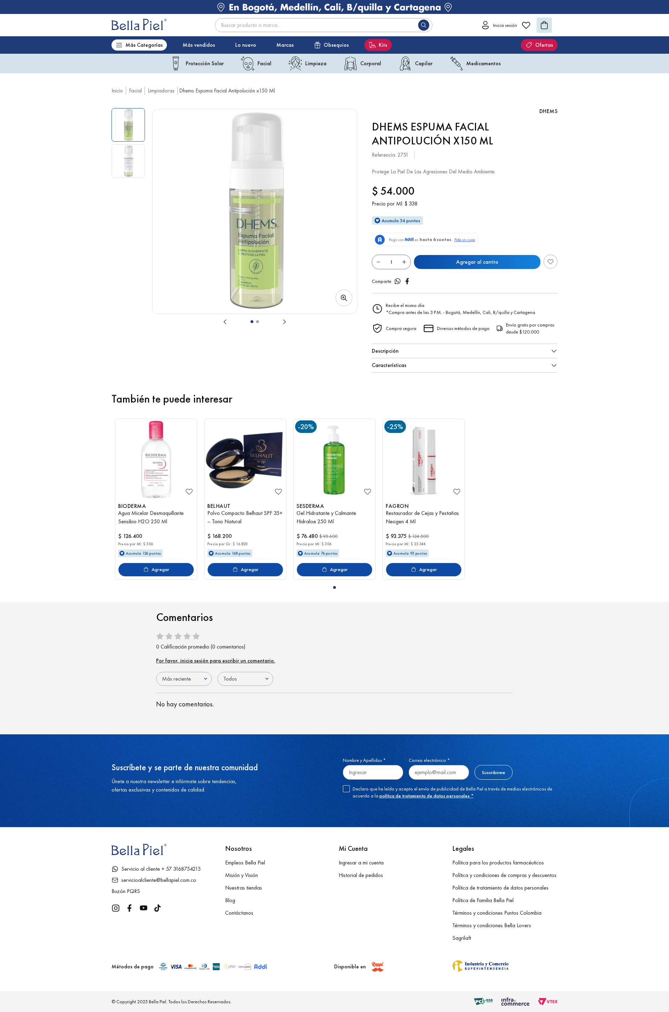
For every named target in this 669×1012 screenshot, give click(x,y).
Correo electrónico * (429, 760)
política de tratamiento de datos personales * (426, 796)
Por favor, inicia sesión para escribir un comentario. (215, 660)
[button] (255, 211)
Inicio (117, 90)
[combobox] (323, 25)
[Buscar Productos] (425, 25)
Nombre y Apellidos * (364, 760)
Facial (135, 90)
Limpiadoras (161, 90)
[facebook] (407, 281)
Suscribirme (493, 772)
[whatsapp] (397, 281)
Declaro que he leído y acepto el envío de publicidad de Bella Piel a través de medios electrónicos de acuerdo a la (452, 792)
